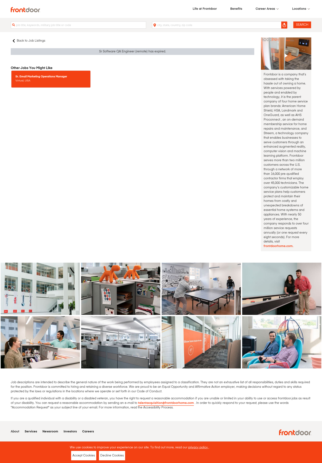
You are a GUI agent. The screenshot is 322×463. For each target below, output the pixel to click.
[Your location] (284, 25)
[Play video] (286, 53)
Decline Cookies (112, 455)
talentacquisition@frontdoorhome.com (166, 403)
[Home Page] (25, 9)
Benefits (236, 8)
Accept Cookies (83, 455)
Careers (88, 431)
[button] (267, 9)
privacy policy (198, 447)
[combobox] (78, 25)
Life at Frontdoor (205, 8)
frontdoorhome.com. (278, 246)
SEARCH (302, 24)
